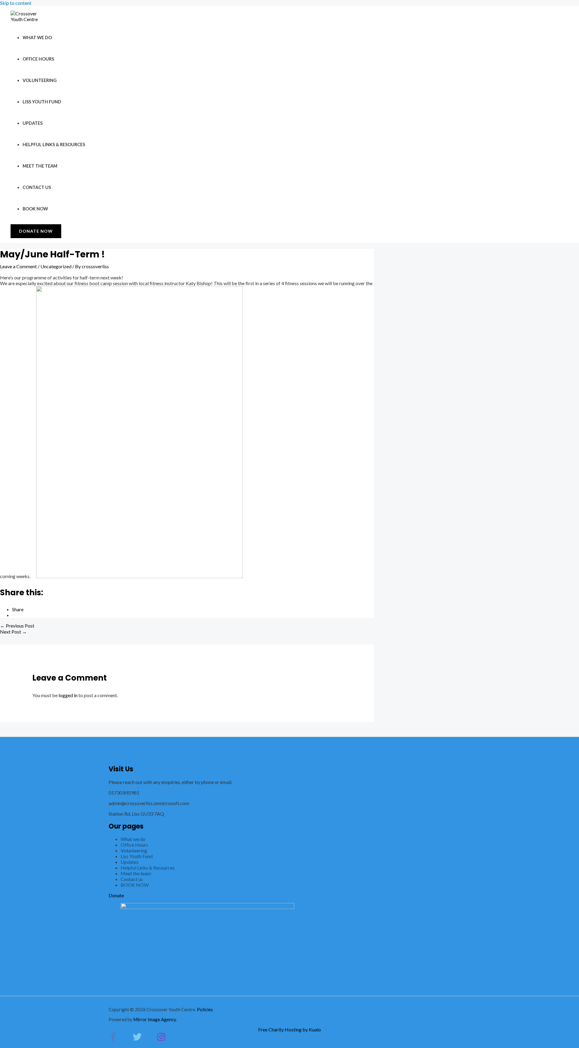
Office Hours (38, 58)
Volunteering (40, 80)
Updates (33, 123)
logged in (68, 695)
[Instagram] (161, 1039)
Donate (116, 895)
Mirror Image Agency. (155, 1019)
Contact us (37, 187)
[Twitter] (137, 1039)
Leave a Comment (18, 266)
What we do (37, 37)
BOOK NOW (35, 208)
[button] (36, 231)
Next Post (13, 631)
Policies (205, 1009)
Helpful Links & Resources (54, 144)
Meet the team (40, 165)
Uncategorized (55, 266)
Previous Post (17, 625)
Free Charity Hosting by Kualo (289, 1029)
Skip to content (15, 3)
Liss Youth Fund (42, 101)
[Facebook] (113, 1039)
